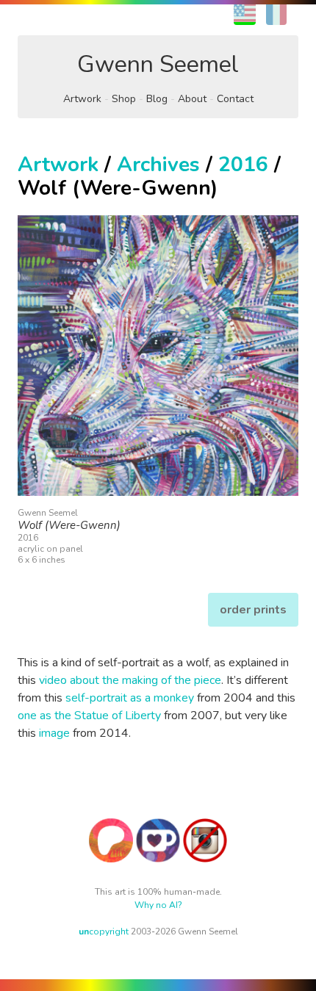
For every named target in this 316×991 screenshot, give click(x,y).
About (192, 99)
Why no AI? (158, 905)
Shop (124, 99)
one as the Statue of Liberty (89, 715)
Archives (158, 165)
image (54, 733)
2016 (243, 165)
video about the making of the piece (130, 680)
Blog (157, 99)
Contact (235, 99)
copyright (104, 931)
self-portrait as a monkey (129, 698)
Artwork (82, 99)
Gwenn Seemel (158, 64)
